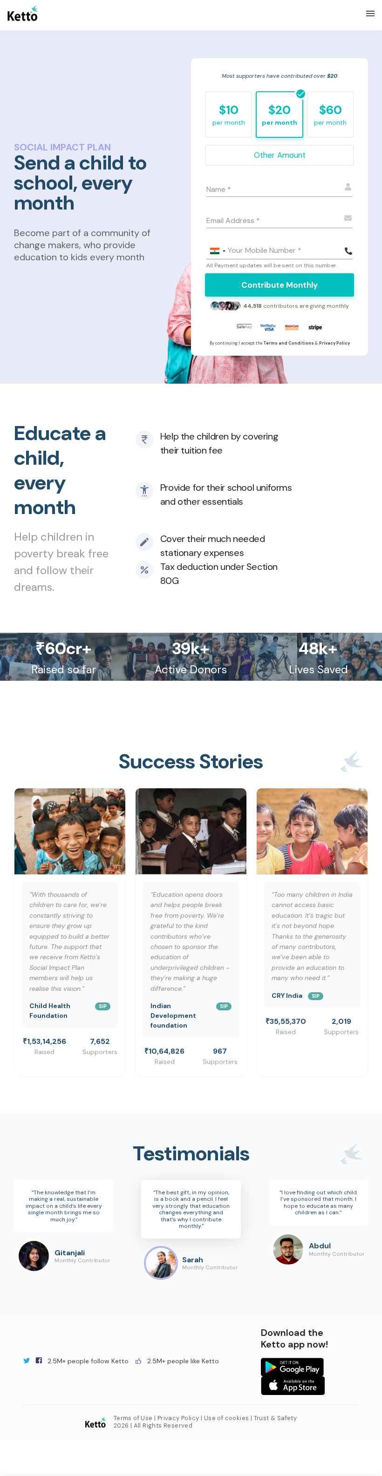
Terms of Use (133, 1418)
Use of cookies (226, 1418)
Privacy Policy (178, 1418)
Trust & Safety (275, 1418)
